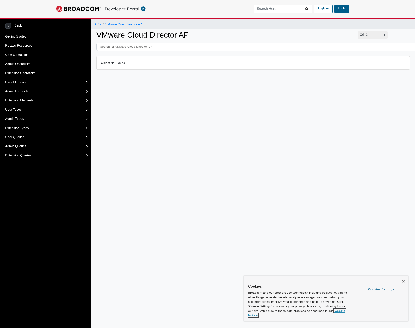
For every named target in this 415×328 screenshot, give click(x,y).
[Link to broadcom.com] (78, 9)
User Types (13, 109)
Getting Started (15, 36)
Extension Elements (19, 100)
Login (342, 8)
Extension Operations (20, 73)
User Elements (15, 82)
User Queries (14, 137)
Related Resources (18, 45)
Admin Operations (18, 64)
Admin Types (14, 118)
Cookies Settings (381, 289)
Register (323, 8)
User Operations (17, 55)
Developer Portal (122, 8)
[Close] (403, 281)
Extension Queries (18, 155)
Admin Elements (17, 91)
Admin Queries (15, 146)
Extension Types (17, 128)
